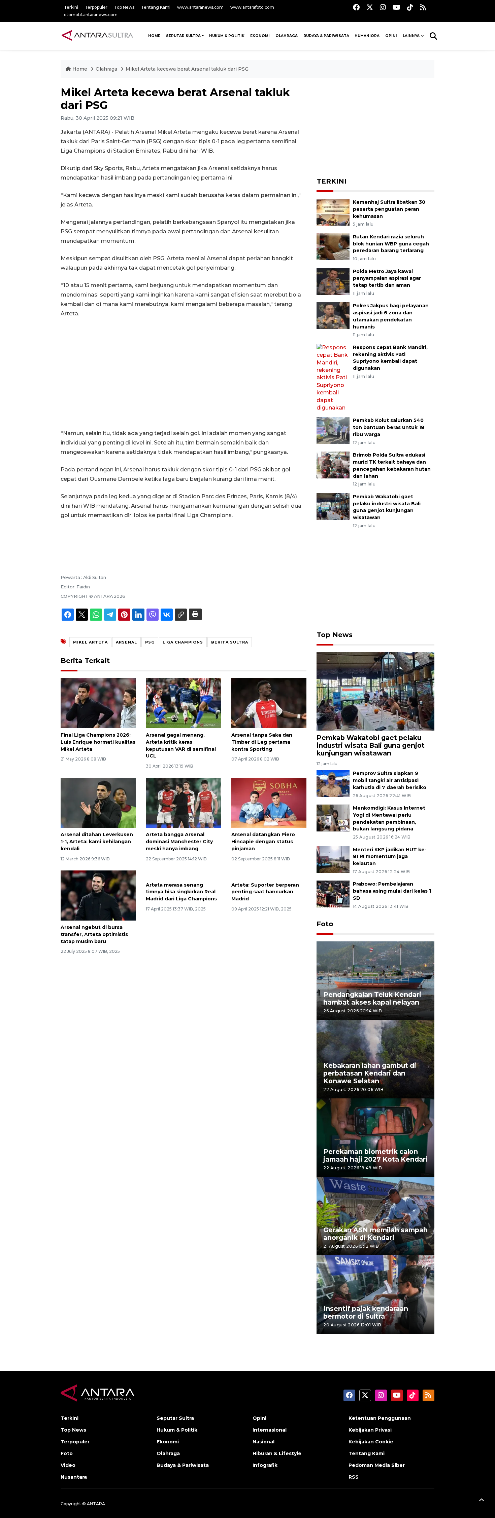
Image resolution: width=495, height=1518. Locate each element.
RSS (354, 1477)
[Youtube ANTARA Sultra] (396, 7)
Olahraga (286, 36)
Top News (124, 7)
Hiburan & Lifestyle (277, 1453)
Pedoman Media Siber (377, 1465)
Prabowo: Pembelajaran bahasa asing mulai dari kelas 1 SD (392, 891)
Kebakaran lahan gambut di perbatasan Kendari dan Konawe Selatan (369, 1073)
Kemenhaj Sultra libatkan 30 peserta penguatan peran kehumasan (389, 209)
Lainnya (411, 36)
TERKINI (331, 181)
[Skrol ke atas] (481, 1501)
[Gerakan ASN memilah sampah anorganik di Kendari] (375, 1215)
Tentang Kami (155, 7)
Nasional (263, 1442)
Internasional (270, 1430)
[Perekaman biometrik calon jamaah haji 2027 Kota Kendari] (375, 1137)
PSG (150, 642)
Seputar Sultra (183, 36)
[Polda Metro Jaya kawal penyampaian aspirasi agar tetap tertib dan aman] (333, 281)
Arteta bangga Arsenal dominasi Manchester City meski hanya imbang (179, 841)
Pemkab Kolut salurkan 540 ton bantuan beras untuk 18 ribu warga (388, 427)
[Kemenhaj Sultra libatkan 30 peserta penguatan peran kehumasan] (333, 211)
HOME (154, 36)
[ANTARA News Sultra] (98, 35)
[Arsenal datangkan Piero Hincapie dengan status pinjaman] (268, 802)
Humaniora (367, 36)
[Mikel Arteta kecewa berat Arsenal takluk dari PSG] (375, 691)
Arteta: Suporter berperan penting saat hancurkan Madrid (265, 892)
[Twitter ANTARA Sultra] (369, 7)
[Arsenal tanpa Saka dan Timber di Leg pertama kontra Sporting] (268, 703)
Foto (325, 924)
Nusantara (74, 1477)
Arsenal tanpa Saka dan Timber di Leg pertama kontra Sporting (261, 742)
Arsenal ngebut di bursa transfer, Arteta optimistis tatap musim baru (94, 934)
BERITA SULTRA (229, 642)
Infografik (265, 1465)
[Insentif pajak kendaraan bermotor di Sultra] (375, 1294)
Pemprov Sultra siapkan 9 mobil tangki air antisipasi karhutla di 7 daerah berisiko (389, 780)
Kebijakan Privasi (370, 1430)
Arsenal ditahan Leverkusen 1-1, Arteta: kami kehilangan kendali (97, 841)
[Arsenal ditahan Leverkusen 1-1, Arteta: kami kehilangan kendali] (98, 802)
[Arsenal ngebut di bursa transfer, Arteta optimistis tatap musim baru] (98, 895)
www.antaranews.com (200, 7)
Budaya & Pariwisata (326, 36)
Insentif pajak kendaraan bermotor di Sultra (365, 1312)
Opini (391, 36)
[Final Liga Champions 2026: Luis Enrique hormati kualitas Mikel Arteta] (98, 703)
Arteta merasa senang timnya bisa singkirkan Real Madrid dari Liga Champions (181, 892)
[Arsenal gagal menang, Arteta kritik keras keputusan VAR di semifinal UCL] (183, 703)
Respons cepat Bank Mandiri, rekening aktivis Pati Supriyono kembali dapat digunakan (390, 357)
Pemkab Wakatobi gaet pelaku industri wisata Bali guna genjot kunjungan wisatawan (371, 745)
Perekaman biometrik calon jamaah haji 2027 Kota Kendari (375, 1155)
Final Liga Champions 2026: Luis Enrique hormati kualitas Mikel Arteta (98, 742)
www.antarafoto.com (252, 7)
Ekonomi (260, 36)
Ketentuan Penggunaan (380, 1418)
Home (80, 69)
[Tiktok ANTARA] (410, 7)
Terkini (71, 7)
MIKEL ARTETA (90, 642)
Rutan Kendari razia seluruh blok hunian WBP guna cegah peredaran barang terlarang (391, 244)
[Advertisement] (183, 373)
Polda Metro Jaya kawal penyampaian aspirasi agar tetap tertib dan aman (387, 278)
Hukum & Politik (226, 36)
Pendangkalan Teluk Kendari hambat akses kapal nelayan (372, 998)
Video (68, 1465)
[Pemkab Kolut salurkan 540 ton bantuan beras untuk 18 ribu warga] (333, 430)
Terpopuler (96, 7)
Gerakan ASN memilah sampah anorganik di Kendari (375, 1234)
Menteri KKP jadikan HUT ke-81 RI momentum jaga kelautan (390, 857)
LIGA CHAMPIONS (183, 642)
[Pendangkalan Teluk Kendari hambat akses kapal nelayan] (375, 980)
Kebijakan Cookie (371, 1442)
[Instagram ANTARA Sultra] (383, 7)
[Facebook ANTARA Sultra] (356, 7)
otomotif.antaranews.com (91, 14)
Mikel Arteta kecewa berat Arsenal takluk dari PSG (187, 69)
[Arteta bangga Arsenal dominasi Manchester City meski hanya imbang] (183, 802)
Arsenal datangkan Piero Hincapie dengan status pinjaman (263, 841)
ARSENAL (126, 642)
